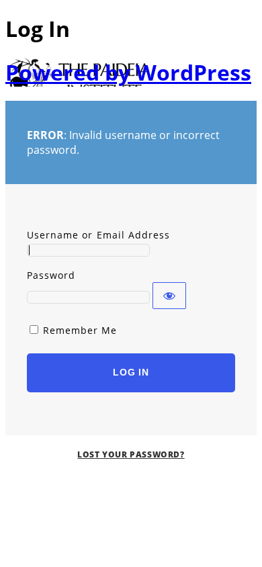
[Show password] (169, 295)
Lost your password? (130, 454)
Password (51, 275)
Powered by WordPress (128, 72)
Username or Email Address (98, 234)
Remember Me (80, 330)
